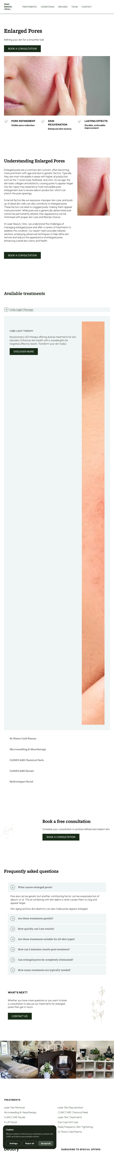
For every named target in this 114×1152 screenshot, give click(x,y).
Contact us (20, 1016)
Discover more (24, 351)
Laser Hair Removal (14, 1107)
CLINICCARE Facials (14, 1117)
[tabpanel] (57, 523)
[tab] (57, 309)
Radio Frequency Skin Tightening (75, 1126)
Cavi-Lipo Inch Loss (68, 1122)
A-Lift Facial (10, 1122)
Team (74, 6)
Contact (87, 6)
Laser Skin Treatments (70, 1117)
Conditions (47, 6)
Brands (63, 6)
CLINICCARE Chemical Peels (73, 1112)
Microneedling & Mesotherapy (20, 1112)
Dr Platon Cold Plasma (70, 1131)
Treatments (29, 6)
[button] (57, 887)
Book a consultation (22, 48)
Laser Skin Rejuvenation (70, 1107)
